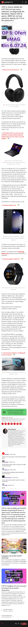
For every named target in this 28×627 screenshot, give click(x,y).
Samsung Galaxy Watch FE (11, 259)
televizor (11, 421)
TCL (8, 421)
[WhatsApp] (5, 424)
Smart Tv (22, 420)
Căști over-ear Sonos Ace (11, 70)
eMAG (7, 417)
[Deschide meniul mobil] (26, 2)
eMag (9, 418)
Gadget (11, 417)
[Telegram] (14, 424)
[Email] (20, 424)
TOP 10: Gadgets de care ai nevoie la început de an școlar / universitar (13, 588)
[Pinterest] (11, 424)
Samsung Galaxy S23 (9, 205)
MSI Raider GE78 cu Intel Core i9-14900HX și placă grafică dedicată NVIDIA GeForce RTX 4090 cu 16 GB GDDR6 (12, 135)
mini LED (20, 418)
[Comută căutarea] (23, 2)
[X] (8, 424)
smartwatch (4, 421)
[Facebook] (2, 424)
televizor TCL (16, 421)
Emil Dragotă (5, 23)
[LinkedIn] (17, 424)
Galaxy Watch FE (14, 418)
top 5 (20, 421)
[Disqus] (14, 470)
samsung (6, 420)
